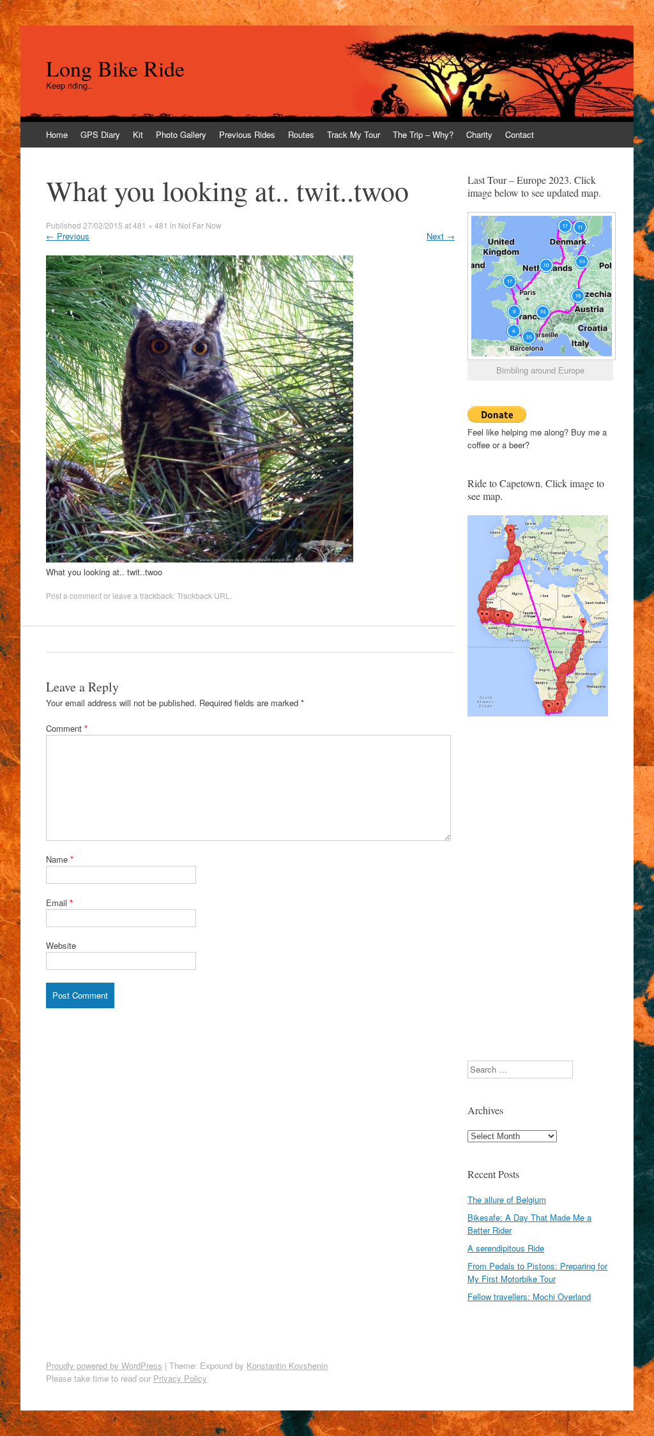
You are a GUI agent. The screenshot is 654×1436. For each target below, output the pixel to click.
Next (441, 236)
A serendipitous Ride (506, 1248)
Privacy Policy (180, 1378)
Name (59, 859)
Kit (138, 134)
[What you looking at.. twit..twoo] (199, 559)
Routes (301, 134)
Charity (479, 134)
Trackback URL (203, 595)
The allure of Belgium (507, 1199)
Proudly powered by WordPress (104, 1365)
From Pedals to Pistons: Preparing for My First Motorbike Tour (537, 1272)
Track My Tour (353, 134)
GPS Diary (100, 134)
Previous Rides (247, 134)
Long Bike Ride (115, 68)
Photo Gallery (181, 134)
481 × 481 (150, 225)
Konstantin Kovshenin (287, 1365)
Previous (67, 236)
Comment (66, 728)
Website (61, 945)
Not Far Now (200, 225)
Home (57, 134)
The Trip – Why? (423, 134)
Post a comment (74, 595)
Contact (519, 134)
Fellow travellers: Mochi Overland (529, 1296)
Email (59, 902)
